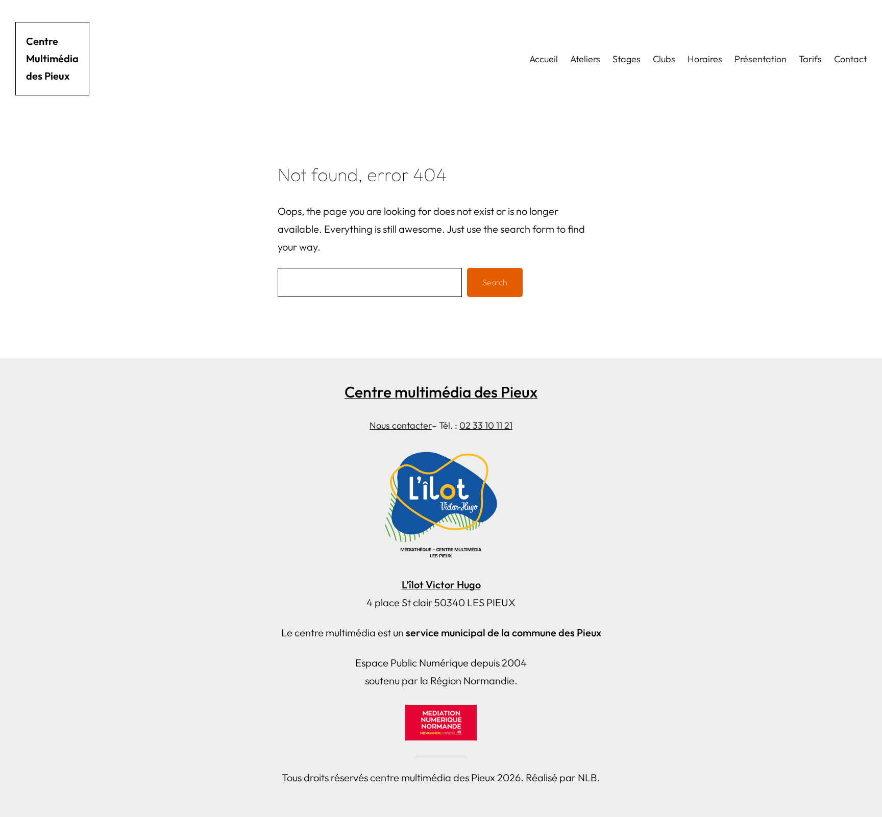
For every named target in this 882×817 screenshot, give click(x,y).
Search (494, 282)
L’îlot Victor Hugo (441, 584)
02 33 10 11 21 (485, 425)
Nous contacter (401, 425)
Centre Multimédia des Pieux (52, 58)
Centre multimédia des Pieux (441, 392)
